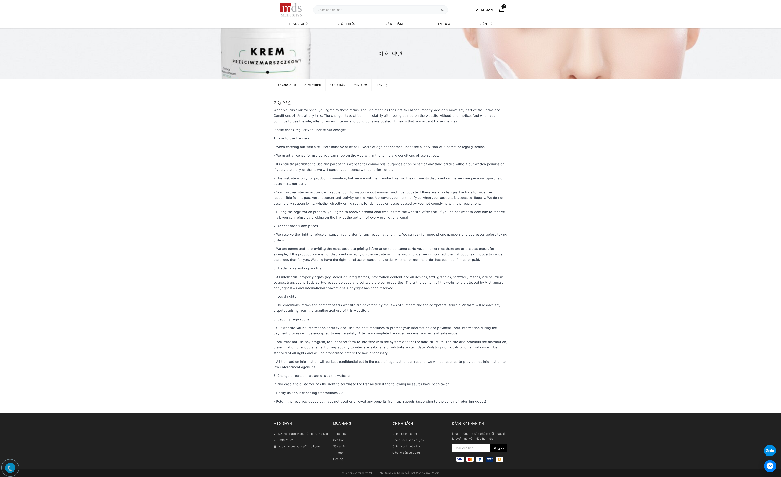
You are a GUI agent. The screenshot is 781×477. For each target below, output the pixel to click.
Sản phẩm (394, 23)
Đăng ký (498, 448)
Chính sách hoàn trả (406, 446)
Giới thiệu (347, 23)
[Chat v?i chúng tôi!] (770, 466)
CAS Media (432, 472)
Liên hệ (486, 23)
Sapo (404, 472)
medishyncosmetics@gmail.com (299, 446)
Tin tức (443, 23)
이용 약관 (282, 102)
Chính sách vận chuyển (408, 440)
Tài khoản (483, 9)
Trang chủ (298, 23)
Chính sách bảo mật (406, 433)
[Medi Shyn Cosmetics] (291, 9)
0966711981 (285, 440)
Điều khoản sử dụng (406, 452)
